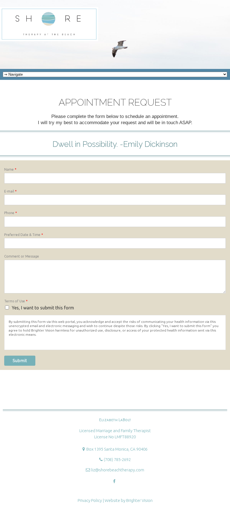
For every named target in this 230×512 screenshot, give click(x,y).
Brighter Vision (139, 500)
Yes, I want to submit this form (43, 307)
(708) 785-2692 (117, 459)
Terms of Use (15, 301)
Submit (20, 360)
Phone (10, 213)
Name (10, 169)
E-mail (10, 191)
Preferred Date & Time (23, 235)
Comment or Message (21, 256)
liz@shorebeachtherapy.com (117, 469)
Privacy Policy (90, 500)
